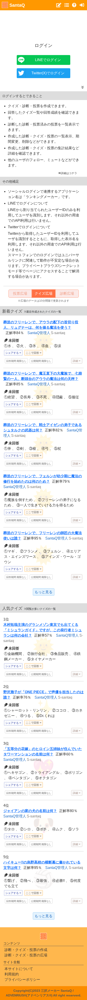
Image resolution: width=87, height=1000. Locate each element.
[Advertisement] (44, 23)
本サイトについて (18, 969)
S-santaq (58, 333)
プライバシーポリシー (22, 979)
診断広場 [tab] (67, 293)
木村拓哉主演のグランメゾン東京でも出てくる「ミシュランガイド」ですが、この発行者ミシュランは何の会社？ (42, 630)
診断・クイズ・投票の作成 (25, 950)
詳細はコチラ (69, 173)
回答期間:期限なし (16, 361)
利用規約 (11, 974)
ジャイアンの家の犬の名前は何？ (30, 811)
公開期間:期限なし (41, 361)
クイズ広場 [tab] (43, 293)
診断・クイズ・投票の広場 (25, 955)
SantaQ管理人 (38, 333)
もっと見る (43, 592)
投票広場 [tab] (20, 293)
